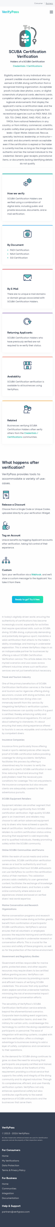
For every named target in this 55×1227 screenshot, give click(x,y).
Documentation (10, 1198)
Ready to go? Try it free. (27, 599)
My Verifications (10, 1160)
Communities (9, 1188)
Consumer (38, 3)
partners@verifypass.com (16, 1211)
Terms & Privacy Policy (13, 1170)
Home (5, 1156)
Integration (8, 1193)
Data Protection (10, 1165)
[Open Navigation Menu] (51, 12)
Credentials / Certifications (27, 66)
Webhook (36, 574)
